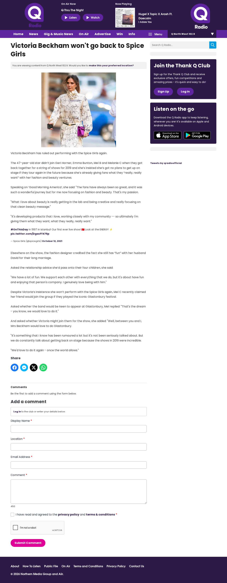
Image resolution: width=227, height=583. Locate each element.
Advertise (103, 34)
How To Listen (32, 566)
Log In (185, 91)
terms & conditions (100, 514)
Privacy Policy (116, 566)
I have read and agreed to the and (66, 514)
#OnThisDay (19, 229)
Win (120, 34)
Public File (51, 566)
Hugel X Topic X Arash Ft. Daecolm (155, 16)
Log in (17, 411)
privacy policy (68, 514)
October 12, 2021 (52, 241)
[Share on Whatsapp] (43, 367)
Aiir (61, 573)
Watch (95, 17)
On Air (84, 34)
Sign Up (163, 91)
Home (18, 34)
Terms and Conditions (88, 566)
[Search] (212, 45)
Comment (19, 475)
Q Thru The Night (72, 10)
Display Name (21, 421)
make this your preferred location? (111, 65)
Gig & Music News (58, 34)
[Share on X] (34, 367)
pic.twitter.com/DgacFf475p (30, 234)
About (15, 566)
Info (132, 34)
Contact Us (136, 566)
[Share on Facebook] (14, 367)
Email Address (21, 457)
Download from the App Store (167, 135)
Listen (73, 17)
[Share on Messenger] (24, 367)
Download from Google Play (197, 135)
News (33, 34)
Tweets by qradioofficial (166, 163)
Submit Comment (28, 543)
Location (18, 439)
